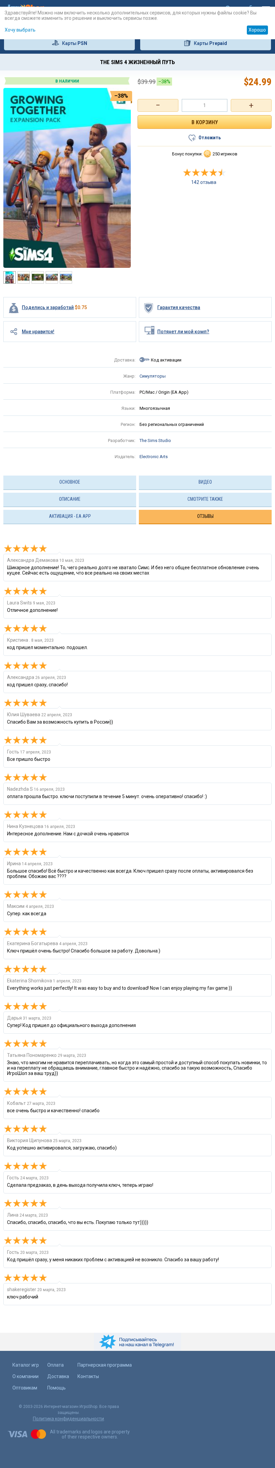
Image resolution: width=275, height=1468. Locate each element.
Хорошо (257, 30)
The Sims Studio (155, 440)
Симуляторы (153, 376)
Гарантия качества (178, 307)
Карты (74, 43)
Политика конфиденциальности (68, 1418)
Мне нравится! (38, 331)
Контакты (88, 1376)
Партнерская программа (104, 1365)
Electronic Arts (154, 456)
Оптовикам (24, 1387)
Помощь (56, 1387)
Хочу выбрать (20, 30)
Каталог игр (25, 1365)
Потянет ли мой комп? (183, 331)
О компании (25, 1376)
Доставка (58, 1376)
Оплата (55, 1365)
